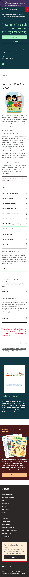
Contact (4, 512)
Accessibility (5, 518)
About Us (14, 37)
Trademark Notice (6, 536)
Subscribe (14, 557)
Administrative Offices (7, 494)
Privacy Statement (6, 524)
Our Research (14, 41)
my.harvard (4, 503)
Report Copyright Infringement (9, 530)
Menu (7, 76)
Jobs (3, 500)
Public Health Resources (8, 497)
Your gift (7, 3)
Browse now (14, 475)
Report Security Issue (7, 533)
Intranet (4, 506)
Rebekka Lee (10, 173)
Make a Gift (5, 509)
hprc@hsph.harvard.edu (8, 58)
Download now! (10, 412)
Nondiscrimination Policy (8, 527)
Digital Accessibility (6, 521)
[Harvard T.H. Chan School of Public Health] (9, 489)
